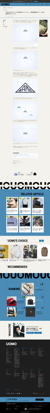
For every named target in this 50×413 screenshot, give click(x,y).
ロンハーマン (9, 16)
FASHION (5, 185)
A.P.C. (37, 302)
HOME (2, 185)
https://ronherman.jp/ (15, 163)
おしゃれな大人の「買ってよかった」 (11, 209)
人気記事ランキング (35, 209)
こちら (38, 409)
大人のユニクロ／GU (20, 299)
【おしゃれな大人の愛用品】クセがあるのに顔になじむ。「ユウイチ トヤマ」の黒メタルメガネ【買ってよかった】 (12, 211)
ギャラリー (36, 288)
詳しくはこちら (35, 1)
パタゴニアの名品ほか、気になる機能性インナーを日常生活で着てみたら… (21, 154)
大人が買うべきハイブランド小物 (10, 227)
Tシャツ (6, 16)
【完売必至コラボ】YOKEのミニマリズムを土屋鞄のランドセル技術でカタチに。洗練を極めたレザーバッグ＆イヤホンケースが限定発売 (25, 211)
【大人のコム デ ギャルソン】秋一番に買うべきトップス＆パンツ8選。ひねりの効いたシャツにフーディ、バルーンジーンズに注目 (12, 229)
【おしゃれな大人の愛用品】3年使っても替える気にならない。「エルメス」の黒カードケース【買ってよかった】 (25, 229)
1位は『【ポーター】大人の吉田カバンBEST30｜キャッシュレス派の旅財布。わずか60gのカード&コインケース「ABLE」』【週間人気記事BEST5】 (38, 211)
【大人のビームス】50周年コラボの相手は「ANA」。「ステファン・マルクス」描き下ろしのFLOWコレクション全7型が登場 (21, 312)
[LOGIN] (46, 4)
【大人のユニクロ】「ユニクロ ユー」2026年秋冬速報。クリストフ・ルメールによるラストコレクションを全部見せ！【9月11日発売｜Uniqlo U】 (21, 302)
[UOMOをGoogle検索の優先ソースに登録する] (5, 26)
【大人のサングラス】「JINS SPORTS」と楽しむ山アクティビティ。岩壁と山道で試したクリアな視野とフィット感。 (38, 229)
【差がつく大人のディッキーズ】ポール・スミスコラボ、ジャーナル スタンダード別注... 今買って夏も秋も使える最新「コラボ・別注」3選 (39, 312)
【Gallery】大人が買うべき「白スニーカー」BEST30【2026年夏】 (39, 289)
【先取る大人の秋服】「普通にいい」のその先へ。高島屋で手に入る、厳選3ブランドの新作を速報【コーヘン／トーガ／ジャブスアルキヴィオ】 (13, 261)
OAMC (12, 16)
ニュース (5, 9)
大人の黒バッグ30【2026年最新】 (39, 301)
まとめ (37, 310)
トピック (34, 227)
